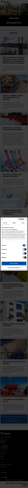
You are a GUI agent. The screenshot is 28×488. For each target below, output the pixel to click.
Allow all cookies (14, 263)
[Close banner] (26, 219)
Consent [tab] (5, 222)
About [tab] (23, 222)
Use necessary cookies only (14, 267)
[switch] (25, 249)
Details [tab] (14, 222)
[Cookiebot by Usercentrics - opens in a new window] (18, 219)
